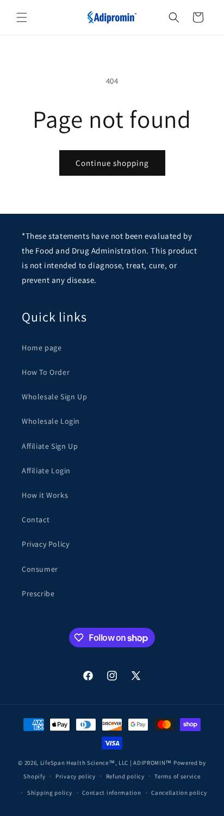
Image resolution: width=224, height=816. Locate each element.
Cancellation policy (179, 792)
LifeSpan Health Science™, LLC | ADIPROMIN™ (106, 762)
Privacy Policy (45, 544)
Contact (35, 519)
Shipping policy (49, 792)
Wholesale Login (51, 421)
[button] (22, 17)
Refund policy (125, 776)
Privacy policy (75, 776)
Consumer (40, 569)
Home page (41, 348)
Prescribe (38, 593)
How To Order (46, 372)
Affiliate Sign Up (50, 446)
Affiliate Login (46, 470)
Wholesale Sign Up (54, 396)
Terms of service (177, 776)
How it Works (45, 495)
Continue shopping (112, 163)
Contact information (111, 792)
